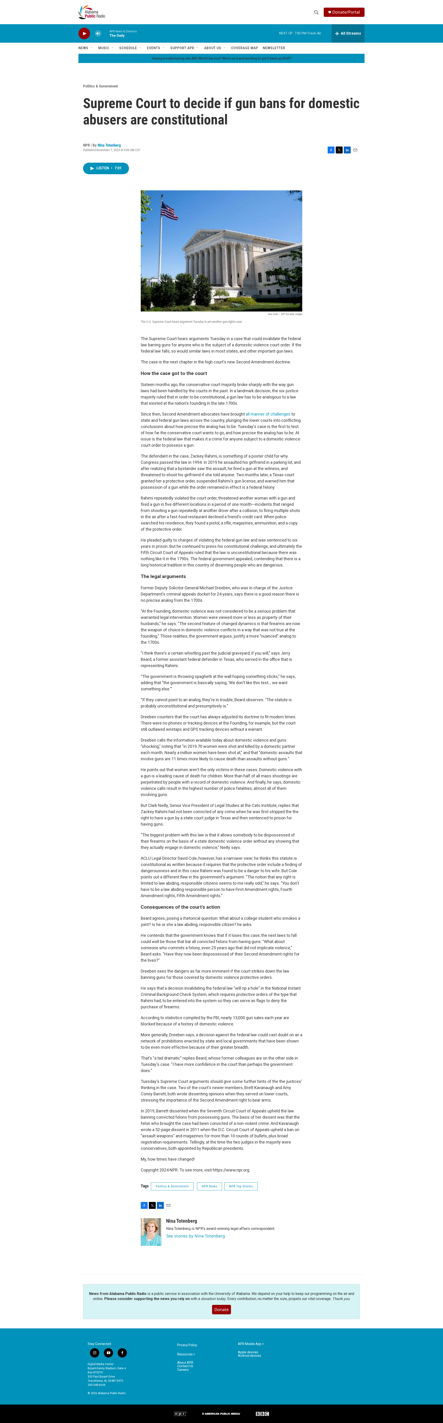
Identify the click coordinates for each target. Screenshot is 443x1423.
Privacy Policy (187, 1345)
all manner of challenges (268, 414)
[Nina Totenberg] (151, 1232)
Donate (221, 1309)
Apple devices (248, 1352)
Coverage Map (244, 48)
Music (103, 48)
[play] (84, 33)
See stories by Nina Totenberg (195, 1236)
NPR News (209, 1186)
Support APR (182, 48)
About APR (185, 1362)
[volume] (98, 33)
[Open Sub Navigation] (92, 48)
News (83, 48)
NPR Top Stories (241, 1186)
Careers (183, 1370)
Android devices (249, 1355)
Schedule (128, 48)
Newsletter (274, 48)
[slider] (105, 33)
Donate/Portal (346, 12)
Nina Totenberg (109, 145)
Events (153, 48)
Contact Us (185, 1366)
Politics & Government (100, 86)
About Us (212, 48)
